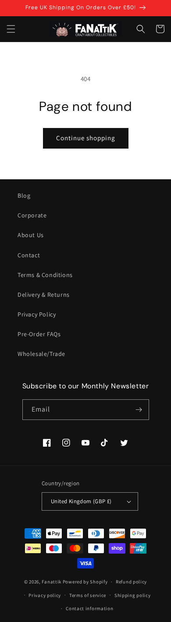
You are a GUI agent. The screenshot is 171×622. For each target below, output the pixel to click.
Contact (29, 255)
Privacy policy (44, 595)
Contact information (89, 608)
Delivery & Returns (44, 295)
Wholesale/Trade (41, 354)
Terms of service (87, 595)
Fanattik (51, 582)
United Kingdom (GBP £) (81, 501)
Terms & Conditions (45, 275)
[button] (11, 29)
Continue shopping (85, 138)
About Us (31, 235)
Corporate (32, 215)
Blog (24, 195)
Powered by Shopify (85, 582)
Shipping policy (132, 595)
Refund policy (131, 582)
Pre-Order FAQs (39, 334)
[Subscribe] (139, 409)
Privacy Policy (37, 314)
